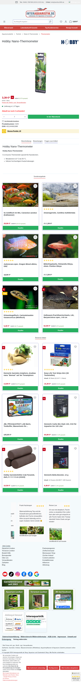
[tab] (26, 141)
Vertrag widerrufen (20, 639)
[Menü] (4, 22)
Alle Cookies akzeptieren (69, 668)
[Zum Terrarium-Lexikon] (39, 599)
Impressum (62, 637)
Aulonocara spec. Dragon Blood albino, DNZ (20, 265)
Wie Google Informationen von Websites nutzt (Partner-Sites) (11, 674)
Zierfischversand (48, 551)
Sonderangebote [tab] (39, 176)
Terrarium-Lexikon (8, 551)
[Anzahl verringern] (4, 117)
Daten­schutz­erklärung (10, 637)
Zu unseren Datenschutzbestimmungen (10, 679)
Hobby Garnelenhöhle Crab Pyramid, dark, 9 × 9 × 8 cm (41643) (19, 476)
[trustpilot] (36, 620)
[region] (40, 73)
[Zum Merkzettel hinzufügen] (35, 186)
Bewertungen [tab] (38, 141)
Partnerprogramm (48, 548)
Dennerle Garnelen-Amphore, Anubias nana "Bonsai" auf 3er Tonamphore (20, 374)
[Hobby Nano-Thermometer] (40, 73)
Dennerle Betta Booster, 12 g (56, 475)
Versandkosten (7, 560)
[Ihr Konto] (65, 22)
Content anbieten (48, 558)
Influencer (45, 562)
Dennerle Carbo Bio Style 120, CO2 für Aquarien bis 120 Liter (60, 425)
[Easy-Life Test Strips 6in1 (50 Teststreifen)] (60, 355)
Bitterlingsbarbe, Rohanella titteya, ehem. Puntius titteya (58, 265)
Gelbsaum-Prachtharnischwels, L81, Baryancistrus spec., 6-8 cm (59, 316)
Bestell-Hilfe (6, 553)
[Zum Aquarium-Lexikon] (14, 599)
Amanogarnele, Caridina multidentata (59, 213)
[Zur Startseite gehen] (40, 12)
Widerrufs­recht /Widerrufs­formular (33, 637)
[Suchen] (50, 22)
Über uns (5, 558)
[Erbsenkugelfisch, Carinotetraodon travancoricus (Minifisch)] (20, 297)
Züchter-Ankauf (47, 555)
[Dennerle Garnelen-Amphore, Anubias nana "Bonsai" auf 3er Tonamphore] (20, 355)
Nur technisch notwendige (36, 668)
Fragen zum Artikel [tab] (51, 141)
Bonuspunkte (6, 555)
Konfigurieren (53, 668)
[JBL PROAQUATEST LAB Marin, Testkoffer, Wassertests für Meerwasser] (20, 406)
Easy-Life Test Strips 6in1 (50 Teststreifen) (56, 374)
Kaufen (20, 228)
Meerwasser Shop (48, 553)
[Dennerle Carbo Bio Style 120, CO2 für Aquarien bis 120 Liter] (60, 406)
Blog (3, 565)
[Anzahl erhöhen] (25, 117)
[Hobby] (70, 42)
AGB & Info (52, 637)
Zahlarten (5, 562)
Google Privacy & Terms (9, 676)
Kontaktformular (48, 560)
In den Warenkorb (53, 117)
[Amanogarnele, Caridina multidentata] (60, 195)
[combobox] (30, 22)
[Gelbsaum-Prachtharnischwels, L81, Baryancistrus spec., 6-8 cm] (60, 297)
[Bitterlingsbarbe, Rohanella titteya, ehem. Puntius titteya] (60, 246)
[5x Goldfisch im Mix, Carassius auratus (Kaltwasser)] (20, 195)
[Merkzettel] (61, 22)
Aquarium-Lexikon (8, 548)
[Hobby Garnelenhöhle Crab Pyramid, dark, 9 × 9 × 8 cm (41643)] (20, 457)
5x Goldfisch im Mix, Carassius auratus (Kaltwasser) (20, 214)
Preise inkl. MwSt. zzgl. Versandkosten (14, 102)
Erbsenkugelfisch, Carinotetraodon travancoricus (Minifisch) (18, 316)
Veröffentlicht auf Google (21, 535)
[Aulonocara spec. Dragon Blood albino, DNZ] (20, 246)
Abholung (45, 565)
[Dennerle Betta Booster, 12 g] (60, 457)
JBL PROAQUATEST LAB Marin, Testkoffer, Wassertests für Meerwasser (17, 425)
